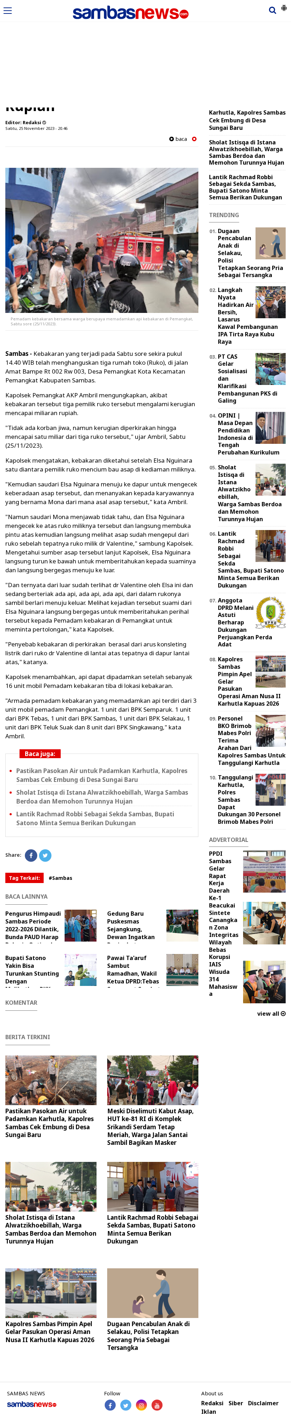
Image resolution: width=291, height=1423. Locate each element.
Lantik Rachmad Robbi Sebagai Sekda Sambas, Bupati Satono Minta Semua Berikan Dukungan (152, 1229)
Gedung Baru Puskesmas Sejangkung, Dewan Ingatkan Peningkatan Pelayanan (131, 933)
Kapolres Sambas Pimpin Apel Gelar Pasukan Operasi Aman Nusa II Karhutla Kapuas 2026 (49, 1332)
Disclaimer (263, 1403)
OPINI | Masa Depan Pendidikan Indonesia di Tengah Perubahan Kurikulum (249, 434)
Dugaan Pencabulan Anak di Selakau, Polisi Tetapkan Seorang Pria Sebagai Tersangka (148, 1335)
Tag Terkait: (24, 878)
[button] (283, 5)
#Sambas (60, 878)
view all (269, 1013)
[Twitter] (45, 855)
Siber (236, 1403)
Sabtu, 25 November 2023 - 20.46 (36, 128)
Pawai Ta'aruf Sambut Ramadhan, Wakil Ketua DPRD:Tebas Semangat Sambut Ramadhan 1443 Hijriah (139, 977)
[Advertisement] (145, 54)
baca (180, 139)
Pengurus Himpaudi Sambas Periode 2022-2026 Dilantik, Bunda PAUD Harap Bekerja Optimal (33, 929)
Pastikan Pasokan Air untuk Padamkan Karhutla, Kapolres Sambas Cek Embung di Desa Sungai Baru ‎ (49, 1122)
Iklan (208, 1412)
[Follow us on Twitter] (126, 1405)
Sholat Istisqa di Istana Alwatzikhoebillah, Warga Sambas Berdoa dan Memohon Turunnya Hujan (51, 1229)
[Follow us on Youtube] (157, 1405)
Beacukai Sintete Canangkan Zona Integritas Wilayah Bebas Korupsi (223, 931)
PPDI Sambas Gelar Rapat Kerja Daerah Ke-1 (220, 876)
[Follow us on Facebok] (110, 1405)
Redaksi (212, 1403)
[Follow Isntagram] (141, 1405)
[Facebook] (31, 855)
